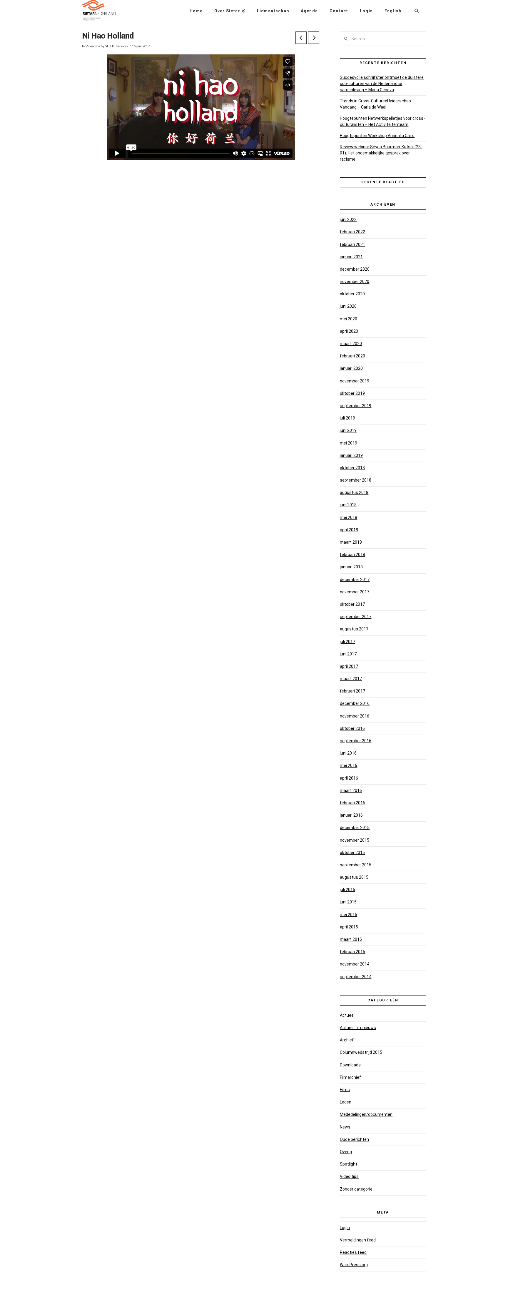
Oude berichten (354, 1139)
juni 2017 (348, 654)
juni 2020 (348, 306)
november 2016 (354, 716)
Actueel (347, 1015)
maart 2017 (351, 678)
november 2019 (354, 381)
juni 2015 (348, 902)
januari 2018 (351, 567)
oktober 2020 (352, 294)
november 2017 (354, 592)
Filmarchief (350, 1077)
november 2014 (354, 964)
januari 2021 (351, 256)
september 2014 (355, 976)
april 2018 (349, 529)
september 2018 (355, 480)
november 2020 (354, 281)
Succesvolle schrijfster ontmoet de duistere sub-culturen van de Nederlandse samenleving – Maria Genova (382, 83)
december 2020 (355, 269)
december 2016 (355, 703)
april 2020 (349, 331)
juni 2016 (348, 753)
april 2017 (349, 666)
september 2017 (355, 616)
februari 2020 (352, 356)
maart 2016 (351, 790)
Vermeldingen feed (358, 1240)
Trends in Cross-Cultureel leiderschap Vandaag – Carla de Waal (375, 104)
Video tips (93, 46)
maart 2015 (351, 939)
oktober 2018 (352, 467)
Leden (345, 1102)
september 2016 (355, 740)
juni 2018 (348, 504)
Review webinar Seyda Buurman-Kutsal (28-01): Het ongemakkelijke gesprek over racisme (381, 153)
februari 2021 (352, 244)
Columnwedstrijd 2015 (361, 1052)
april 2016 (349, 778)
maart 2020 (351, 343)
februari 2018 (352, 554)
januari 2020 (351, 368)
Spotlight (348, 1164)
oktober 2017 (352, 604)
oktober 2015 (352, 852)
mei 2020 (348, 319)
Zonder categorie (356, 1189)
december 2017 (355, 579)
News (345, 1127)
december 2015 (355, 827)
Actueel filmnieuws (358, 1027)
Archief (347, 1040)
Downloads (350, 1065)
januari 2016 (351, 815)
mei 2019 (348, 443)
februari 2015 (352, 951)
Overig (346, 1151)
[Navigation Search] (416, 9)
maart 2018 (351, 542)
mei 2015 (348, 914)
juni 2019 (348, 430)
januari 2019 (351, 455)
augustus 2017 (354, 629)
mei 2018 (348, 517)
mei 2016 (348, 765)
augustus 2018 (354, 492)
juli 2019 (347, 418)
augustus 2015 (354, 877)
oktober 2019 (352, 393)
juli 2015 (347, 889)
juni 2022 (348, 219)
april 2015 (349, 927)
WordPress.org (354, 1264)
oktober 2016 (352, 728)
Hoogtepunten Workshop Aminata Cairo (377, 135)
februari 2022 (352, 231)
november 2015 (354, 840)
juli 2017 (347, 641)
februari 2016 (352, 802)
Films (345, 1089)
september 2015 (355, 865)
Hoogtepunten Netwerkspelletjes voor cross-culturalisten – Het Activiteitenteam (382, 121)
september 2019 (355, 405)
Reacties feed (353, 1252)
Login (345, 1227)
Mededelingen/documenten (366, 1114)
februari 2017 (352, 691)
